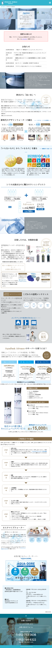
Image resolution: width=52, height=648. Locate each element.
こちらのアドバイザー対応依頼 (39, 451)
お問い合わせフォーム (26, 627)
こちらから (24, 39)
